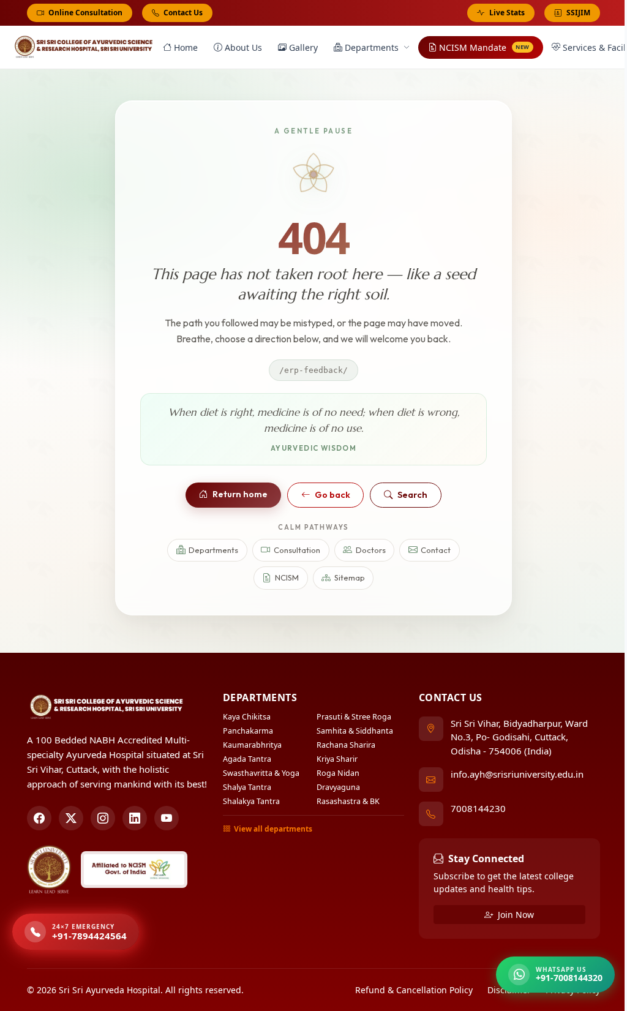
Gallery (303, 47)
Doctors (371, 550)
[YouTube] (166, 818)
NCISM (287, 577)
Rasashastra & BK (348, 801)
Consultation (297, 550)
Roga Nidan (338, 773)
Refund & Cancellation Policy (414, 990)
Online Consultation (84, 12)
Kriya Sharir (337, 759)
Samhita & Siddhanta (355, 731)
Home (186, 47)
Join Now (514, 914)
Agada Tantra (247, 759)
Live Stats (507, 12)
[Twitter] (71, 818)
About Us (243, 47)
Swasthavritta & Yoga (261, 773)
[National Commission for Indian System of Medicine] (134, 869)
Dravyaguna (338, 787)
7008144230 (478, 808)
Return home (240, 494)
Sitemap (349, 577)
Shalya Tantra (247, 787)
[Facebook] (39, 818)
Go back (332, 494)
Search (412, 494)
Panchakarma (248, 731)
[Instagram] (103, 818)
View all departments (273, 829)
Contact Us (182, 12)
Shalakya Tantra (251, 801)
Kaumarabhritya (252, 745)
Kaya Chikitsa (247, 717)
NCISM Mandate (484, 47)
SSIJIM (578, 12)
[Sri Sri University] (49, 869)
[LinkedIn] (134, 818)
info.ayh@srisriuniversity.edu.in (517, 774)
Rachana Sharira (346, 745)
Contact (436, 550)
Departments (372, 47)
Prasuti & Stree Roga (354, 717)
